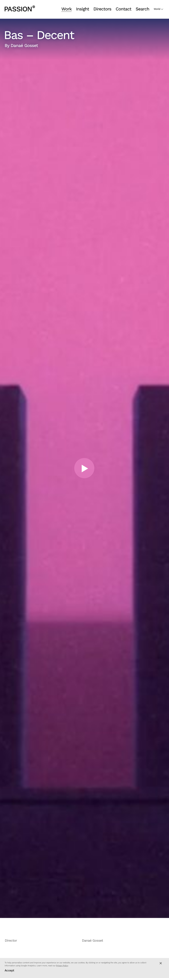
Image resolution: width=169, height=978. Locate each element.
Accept (9, 970)
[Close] (160, 963)
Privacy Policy (62, 965)
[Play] (84, 468)
